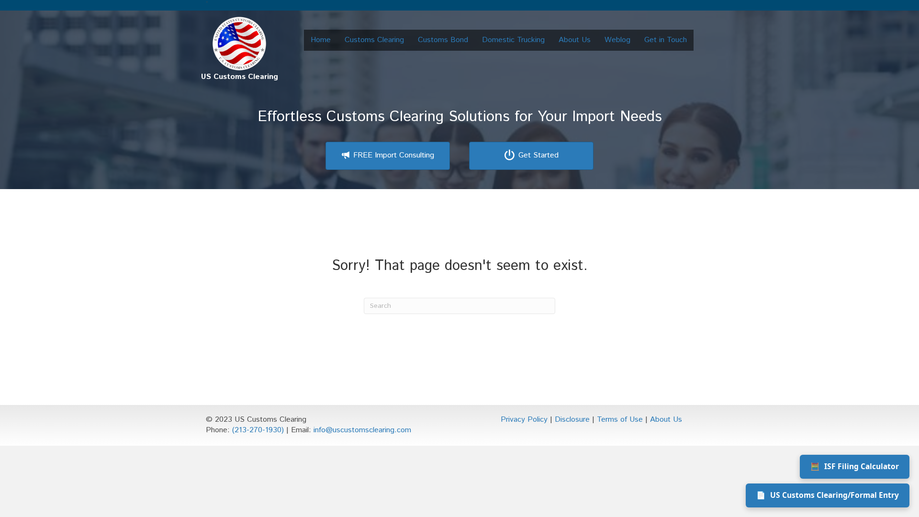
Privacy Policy (524, 419)
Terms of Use (620, 419)
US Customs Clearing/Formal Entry (827, 495)
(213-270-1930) (258, 430)
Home (321, 39)
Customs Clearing (374, 39)
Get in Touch (665, 39)
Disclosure (572, 419)
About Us (575, 39)
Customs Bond (443, 39)
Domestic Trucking (513, 39)
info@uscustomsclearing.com (362, 430)
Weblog (617, 39)
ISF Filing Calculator (854, 466)
